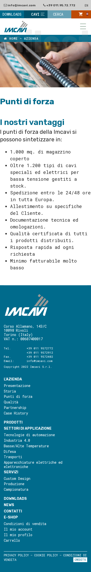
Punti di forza (18, 397)
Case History (16, 413)
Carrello (12, 540)
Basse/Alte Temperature (26, 446)
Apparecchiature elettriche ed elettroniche (33, 464)
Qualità (11, 402)
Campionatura (16, 489)
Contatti (13, 511)
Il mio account (18, 529)
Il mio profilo (18, 535)
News (9, 505)
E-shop (11, 517)
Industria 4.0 (17, 440)
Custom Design (17, 479)
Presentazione (17, 386)
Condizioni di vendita (25, 524)
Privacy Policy (16, 555)
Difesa (10, 452)
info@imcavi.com (21, 5)
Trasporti (13, 457)
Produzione (14, 484)
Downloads (15, 499)
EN (86, 5)
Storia (10, 391)
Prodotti (13, 422)
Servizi (11, 472)
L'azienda (13, 379)
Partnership (15, 408)
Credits (80, 559)
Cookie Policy (46, 555)
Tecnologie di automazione (29, 435)
